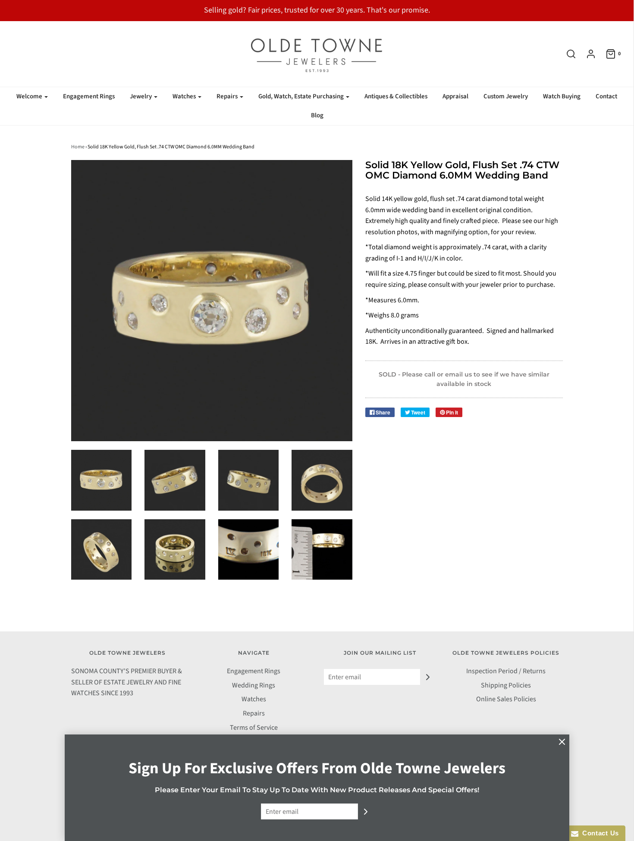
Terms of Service (254, 727)
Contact (606, 96)
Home (78, 147)
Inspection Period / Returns (506, 671)
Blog (317, 115)
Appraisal (455, 96)
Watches (254, 699)
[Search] (566, 54)
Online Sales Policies (506, 699)
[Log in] (586, 54)
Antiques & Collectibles (395, 96)
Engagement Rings (89, 96)
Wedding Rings (253, 685)
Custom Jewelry (505, 96)
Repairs (254, 713)
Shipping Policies (506, 685)
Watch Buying (562, 96)
